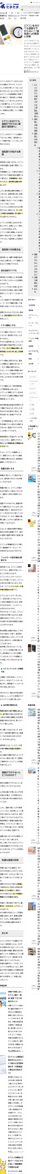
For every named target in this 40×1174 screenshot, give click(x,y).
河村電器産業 (33, 419)
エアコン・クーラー (17, 15)
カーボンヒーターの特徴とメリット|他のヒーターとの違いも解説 (39, 603)
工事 (32, 409)
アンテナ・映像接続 (33, 340)
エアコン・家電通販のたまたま (3, 15)
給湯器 (31, 346)
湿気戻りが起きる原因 (35, 124)
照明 (30, 359)
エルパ (33, 388)
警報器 (31, 310)
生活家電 (32, 305)
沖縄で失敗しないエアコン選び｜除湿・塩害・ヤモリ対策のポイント (39, 805)
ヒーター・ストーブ (33, 324)
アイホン (33, 377)
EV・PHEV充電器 (33, 352)
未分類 (31, 364)
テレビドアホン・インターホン (34, 332)
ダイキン (34, 393)
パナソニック (34, 399)
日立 (32, 414)
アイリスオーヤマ (34, 383)
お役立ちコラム (11, 15)
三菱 (32, 405)
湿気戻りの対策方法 (35, 139)
